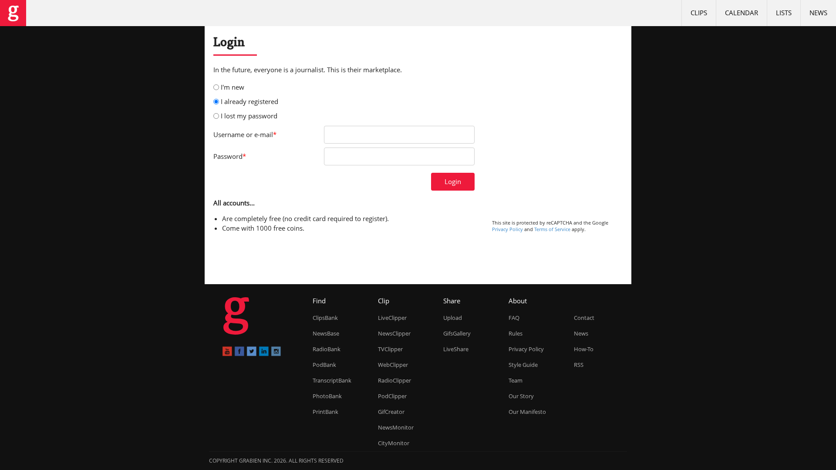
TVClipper (390, 349)
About (518, 300)
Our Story (521, 396)
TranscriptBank (332, 380)
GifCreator (391, 412)
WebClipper (393, 365)
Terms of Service (552, 229)
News (818, 12)
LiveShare (456, 349)
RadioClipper (394, 380)
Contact (584, 318)
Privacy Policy (507, 229)
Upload (452, 318)
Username (244, 134)
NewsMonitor (396, 427)
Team (515, 380)
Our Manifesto (527, 412)
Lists (784, 12)
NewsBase (326, 333)
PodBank (324, 365)
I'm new (232, 87)
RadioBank (326, 349)
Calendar (741, 12)
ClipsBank (325, 318)
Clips (699, 12)
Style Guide (523, 365)
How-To (583, 349)
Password (229, 156)
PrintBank (325, 412)
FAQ (514, 318)
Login (453, 181)
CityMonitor (393, 443)
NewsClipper (394, 333)
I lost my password (249, 115)
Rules (515, 333)
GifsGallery (457, 333)
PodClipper (392, 396)
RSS (578, 365)
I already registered (249, 101)
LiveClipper (392, 318)
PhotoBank (327, 396)
